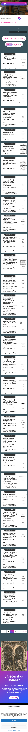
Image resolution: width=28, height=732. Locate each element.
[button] (26, 707)
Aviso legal (18, 730)
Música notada (6, 45)
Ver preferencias (14, 727)
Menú (24, 3)
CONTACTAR (13, 697)
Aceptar (14, 720)
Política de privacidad (12, 730)
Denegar (14, 724)
